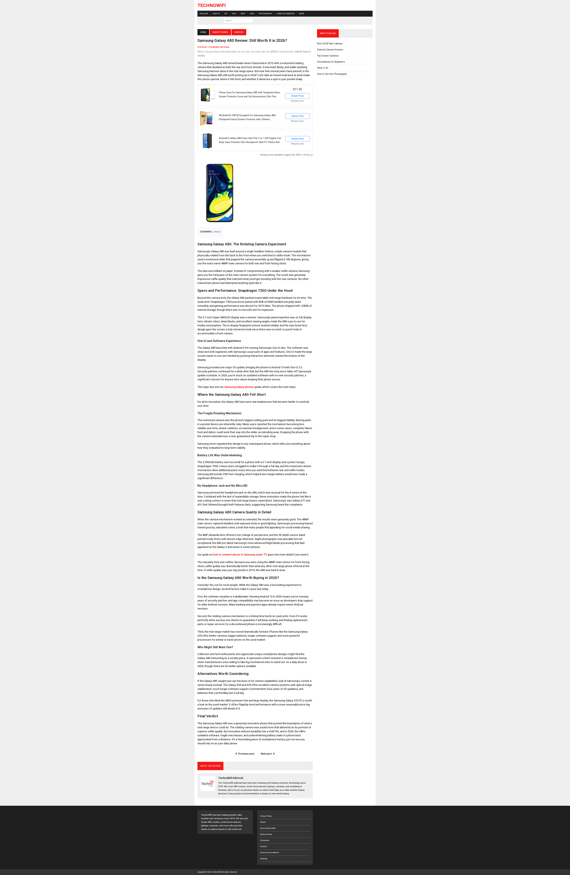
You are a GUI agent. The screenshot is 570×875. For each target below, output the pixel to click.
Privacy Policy (266, 816)
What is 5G (322, 67)
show (216, 232)
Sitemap (263, 858)
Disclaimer (264, 840)
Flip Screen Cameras (328, 55)
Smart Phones (220, 32)
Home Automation (285, 13)
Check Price (297, 95)
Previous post (246, 753)
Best (243, 13)
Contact (263, 846)
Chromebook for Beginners (331, 61)
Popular (204, 13)
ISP (225, 13)
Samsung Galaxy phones (239, 386)
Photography (265, 13)
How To (216, 13)
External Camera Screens (330, 49)
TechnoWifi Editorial (219, 47)
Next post (266, 753)
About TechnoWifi (268, 828)
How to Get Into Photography (332, 74)
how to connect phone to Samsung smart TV (240, 554)
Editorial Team (266, 834)
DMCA (263, 822)
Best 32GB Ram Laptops (330, 43)
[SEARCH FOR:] (238, 20)
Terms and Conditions (269, 852)
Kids (252, 13)
